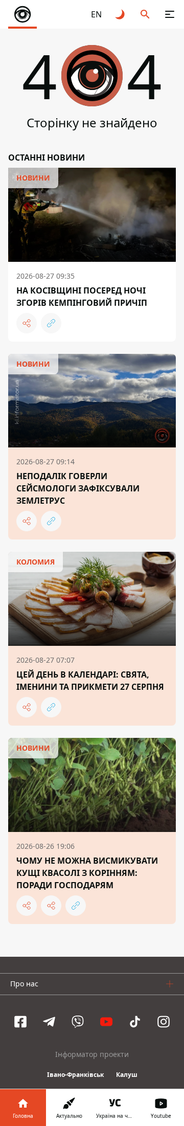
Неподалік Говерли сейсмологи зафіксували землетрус (78, 488)
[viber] (78, 1022)
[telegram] (49, 1022)
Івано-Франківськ (75, 1074)
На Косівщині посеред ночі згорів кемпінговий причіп (81, 296)
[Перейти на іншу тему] (120, 14)
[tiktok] (135, 1022)
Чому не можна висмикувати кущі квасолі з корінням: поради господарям (87, 873)
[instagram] (163, 1022)
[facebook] (20, 1022)
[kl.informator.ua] (22, 14)
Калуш (126, 1074)
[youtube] (106, 1022)
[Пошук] (145, 14)
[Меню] (170, 14)
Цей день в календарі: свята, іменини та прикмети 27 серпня (90, 680)
